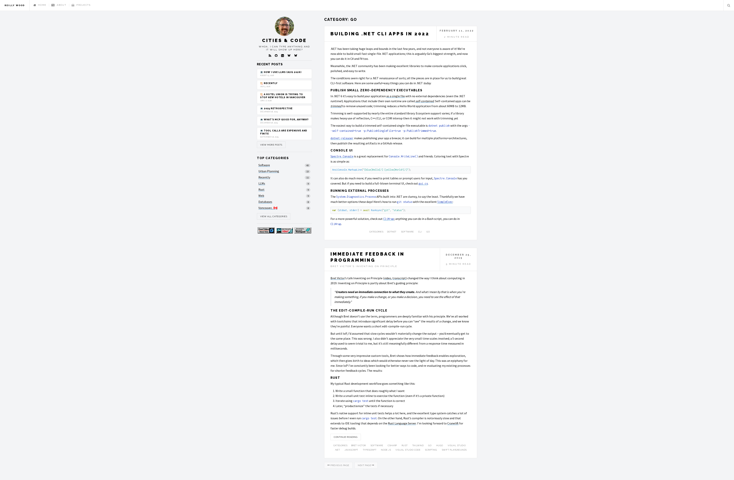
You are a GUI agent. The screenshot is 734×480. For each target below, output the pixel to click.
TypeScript (370, 449)
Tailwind (418, 445)
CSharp (392, 445)
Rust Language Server (402, 423)
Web (261, 196)
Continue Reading (346, 437)
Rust (405, 445)
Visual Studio (457, 445)
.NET (337, 449)
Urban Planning (268, 171)
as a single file (395, 96)
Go (428, 231)
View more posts (271, 144)
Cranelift (453, 423)
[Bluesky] (289, 55)
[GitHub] (276, 55)
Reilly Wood (15, 5)
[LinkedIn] (282, 55)
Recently (264, 177)
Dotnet (391, 231)
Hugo (439, 445)
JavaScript (351, 449)
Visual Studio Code (407, 449)
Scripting (431, 449)
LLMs (261, 183)
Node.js (386, 449)
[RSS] (270, 55)
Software (407, 231)
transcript (399, 278)
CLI (420, 231)
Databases (265, 202)
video (387, 278)
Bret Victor (337, 278)
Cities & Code (284, 40)
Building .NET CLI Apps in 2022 (380, 33)
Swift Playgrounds (454, 449)
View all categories (273, 216)
